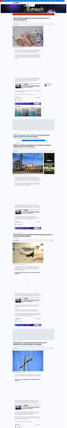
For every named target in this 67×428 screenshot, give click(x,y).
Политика (15, 0)
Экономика (23, 0)
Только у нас (28, 14)
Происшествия (56, 0)
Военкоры (32, 14)
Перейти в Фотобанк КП (22, 47)
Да (27, 5)
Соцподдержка (38, 0)
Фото (5, 0)
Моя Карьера (20, 14)
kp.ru (39, 97)
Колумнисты (51, 0)
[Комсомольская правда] (17, 3)
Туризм (14, 133)
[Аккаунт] (66, 1)
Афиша (44, 0)
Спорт (47, 0)
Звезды (30, 0)
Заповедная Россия (48, 14)
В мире (27, 0)
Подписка (52, 2)
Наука (42, 0)
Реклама (48, 2)
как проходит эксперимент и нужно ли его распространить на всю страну (31, 86)
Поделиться (51, 240)
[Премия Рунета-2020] (23, 3)
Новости (17, 14)
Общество (19, 0)
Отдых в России (43, 14)
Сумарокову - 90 (24, 14)
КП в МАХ (39, 14)
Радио (45, 2)
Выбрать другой (30, 5)
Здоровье (33, 0)
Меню (1, 1)
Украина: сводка (36, 14)
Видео (7, 0)
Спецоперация (11, 0)
